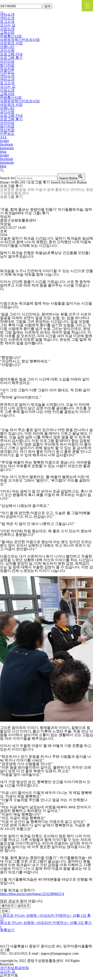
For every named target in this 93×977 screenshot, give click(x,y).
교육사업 (7, 32)
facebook (6, 144)
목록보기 (7, 930)
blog (3, 152)
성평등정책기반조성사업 (20, 40)
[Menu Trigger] (87, 5)
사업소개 (7, 29)
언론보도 (7, 72)
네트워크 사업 (11, 43)
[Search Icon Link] (2, 171)
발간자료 (7, 65)
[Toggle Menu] (2, 12)
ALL (3, 137)
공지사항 (7, 50)
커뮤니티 (7, 47)
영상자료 (7, 68)
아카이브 (7, 61)
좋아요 (7, 905)
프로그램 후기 (11, 58)
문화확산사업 (11, 36)
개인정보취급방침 (14, 968)
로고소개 (7, 21)
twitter (4, 141)
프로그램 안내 (11, 54)
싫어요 (23, 905)
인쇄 (5, 911)
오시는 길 (7, 25)
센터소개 (7, 14)
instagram (7, 148)
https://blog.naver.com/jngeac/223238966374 (32, 894)
